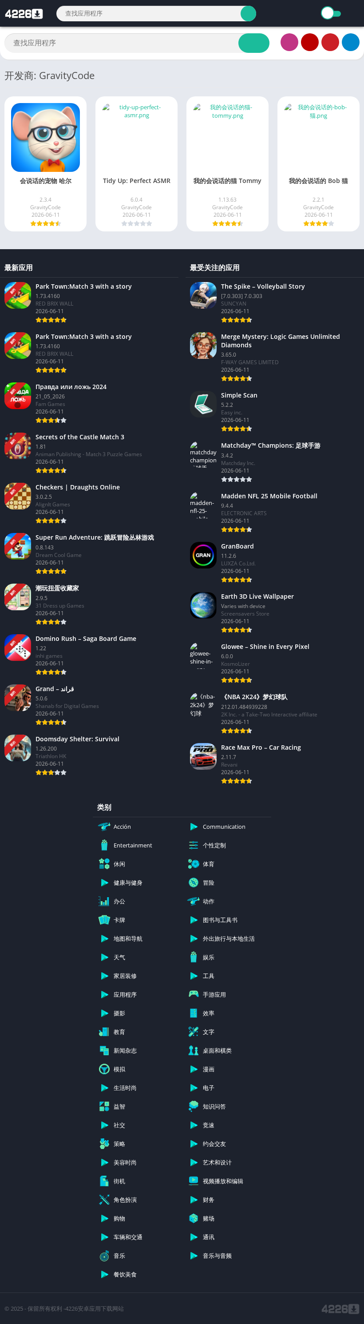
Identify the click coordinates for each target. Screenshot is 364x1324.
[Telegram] (351, 42)
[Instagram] (289, 42)
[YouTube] (310, 42)
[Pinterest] (330, 42)
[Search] (248, 13)
